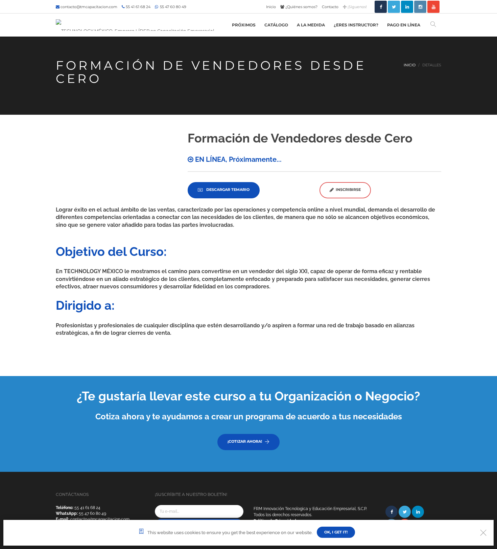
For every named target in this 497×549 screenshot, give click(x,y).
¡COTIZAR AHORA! (245, 441)
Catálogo (276, 24)
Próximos (244, 24)
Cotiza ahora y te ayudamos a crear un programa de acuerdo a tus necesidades (248, 416)
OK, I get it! (336, 532)
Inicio (271, 6)
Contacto (330, 6)
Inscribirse (347, 189)
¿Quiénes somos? (300, 6)
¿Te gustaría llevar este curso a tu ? (248, 396)
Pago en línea (403, 24)
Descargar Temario (227, 189)
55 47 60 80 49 (172, 6)
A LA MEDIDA (311, 24)
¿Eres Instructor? (356, 24)
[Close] (483, 532)
